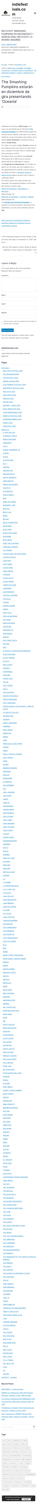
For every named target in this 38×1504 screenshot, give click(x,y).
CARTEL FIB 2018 (7, 1448)
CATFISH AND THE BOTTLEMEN (14, 554)
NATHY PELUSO (8, 1024)
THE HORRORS (8, 1219)
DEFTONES (7, 620)
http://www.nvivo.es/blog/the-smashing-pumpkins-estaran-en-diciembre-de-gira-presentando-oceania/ (16, 223)
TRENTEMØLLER (9, 1304)
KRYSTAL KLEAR (9, 872)
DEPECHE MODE (9, 623)
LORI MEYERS (8, 924)
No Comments (5, 76)
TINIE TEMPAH (8, 1284)
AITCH (5, 446)
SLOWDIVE (7, 1153)
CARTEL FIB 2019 (18, 1448)
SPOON (5, 1156)
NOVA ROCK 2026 (9, 395)
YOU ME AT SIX (8, 1363)
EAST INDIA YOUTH (10, 640)
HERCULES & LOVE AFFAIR (12, 744)
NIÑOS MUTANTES (9, 1028)
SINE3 (5, 1142)
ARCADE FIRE (8, 470)
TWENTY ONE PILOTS (11, 1311)
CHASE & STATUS (9, 557)
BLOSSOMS (7, 536)
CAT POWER (7, 550)
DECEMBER (19, 68)
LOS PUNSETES (8, 934)
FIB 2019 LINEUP (27, 1455)
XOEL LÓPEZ (7, 1356)
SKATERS (6, 1146)
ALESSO (6, 453)
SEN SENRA (7, 1128)
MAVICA (6, 976)
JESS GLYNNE (8, 816)
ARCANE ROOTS (9, 474)
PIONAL (5, 1080)
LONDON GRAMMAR (10, 920)
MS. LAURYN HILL (9, 1007)
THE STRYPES (8, 1270)
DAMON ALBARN (9, 606)
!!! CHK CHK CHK (9, 432)
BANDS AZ (5, 430)
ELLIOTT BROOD (9, 658)
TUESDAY (19, 73)
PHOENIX (6, 1076)
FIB (29, 1451)
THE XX (5, 1280)
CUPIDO (6, 602)
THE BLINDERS (8, 1198)
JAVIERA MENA (8, 809)
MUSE (5, 1017)
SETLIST (14, 1474)
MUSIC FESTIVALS (7, 1470)
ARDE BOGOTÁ (8, 481)
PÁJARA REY (7, 1045)
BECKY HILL (7, 512)
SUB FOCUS (7, 1174)
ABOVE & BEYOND (9, 439)
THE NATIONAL (14, 1485)
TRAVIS (5, 1301)
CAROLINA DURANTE (10, 547)
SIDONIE (6, 1135)
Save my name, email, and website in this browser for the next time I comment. (20, 322)
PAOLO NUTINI (8, 1052)
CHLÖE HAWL (8, 568)
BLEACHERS (7, 526)
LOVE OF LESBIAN (9, 941)
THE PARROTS (8, 1253)
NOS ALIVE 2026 (9, 392)
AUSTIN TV (7, 488)
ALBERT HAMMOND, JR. (11, 450)
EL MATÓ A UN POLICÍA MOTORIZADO (17, 651)
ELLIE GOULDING (9, 654)
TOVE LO (6, 1298)
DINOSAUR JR (8, 630)
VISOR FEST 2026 (9, 426)
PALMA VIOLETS (9, 1049)
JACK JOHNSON (9, 792)
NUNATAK (6, 1031)
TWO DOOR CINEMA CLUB (12, 1315)
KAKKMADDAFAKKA (10, 841)
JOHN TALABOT (8, 827)
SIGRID (5, 1139)
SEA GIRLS (7, 1122)
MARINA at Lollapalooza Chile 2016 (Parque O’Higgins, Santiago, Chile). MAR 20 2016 (17, 1394)
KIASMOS (6, 855)
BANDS (25, 1440)
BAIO (4, 498)
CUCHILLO (7, 599)
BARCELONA (11, 68)
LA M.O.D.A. (7, 893)
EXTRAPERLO (8, 672)
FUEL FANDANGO (9, 703)
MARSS (5, 965)
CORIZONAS (7, 588)
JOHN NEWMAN (9, 823)
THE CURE (7, 1212)
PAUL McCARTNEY (10, 1059)
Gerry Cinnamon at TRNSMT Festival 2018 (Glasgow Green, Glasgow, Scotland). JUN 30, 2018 (17, 1416)
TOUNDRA (6, 1294)
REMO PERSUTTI (9, 1104)
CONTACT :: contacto (9, 1377)
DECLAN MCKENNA (10, 616)
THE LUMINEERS (9, 1243)
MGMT (5, 986)
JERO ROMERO (8, 813)
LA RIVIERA (14, 70)
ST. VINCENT (7, 1160)
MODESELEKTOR (9, 1000)
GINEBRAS (6, 726)
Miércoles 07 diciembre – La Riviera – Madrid (17, 197)
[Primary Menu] (35, 13)
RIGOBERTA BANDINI (10, 1108)
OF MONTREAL (8, 1035)
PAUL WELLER (8, 1063)
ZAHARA (6, 1374)
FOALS (5, 689)
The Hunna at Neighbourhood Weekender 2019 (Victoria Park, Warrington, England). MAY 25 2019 (18, 1401)
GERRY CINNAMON (10, 723)
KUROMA (6, 875)
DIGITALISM (7, 626)
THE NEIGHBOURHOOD (11, 1250)
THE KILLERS (7, 1229)
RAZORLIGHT (7, 1101)
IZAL (4, 789)
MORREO (6, 1004)
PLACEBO (6, 1083)
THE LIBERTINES (9, 1239)
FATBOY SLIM (8, 678)
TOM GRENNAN (8, 1287)
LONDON (21, 1463)
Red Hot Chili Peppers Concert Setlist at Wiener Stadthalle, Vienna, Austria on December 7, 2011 (19, 250)
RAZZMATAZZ (28, 70)
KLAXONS (6, 861)
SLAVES (6, 1149)
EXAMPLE (6, 668)
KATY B (5, 848)
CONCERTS (27, 1448)
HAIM (5, 740)
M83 (4, 948)
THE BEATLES (8, 1191)
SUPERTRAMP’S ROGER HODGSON (15, 1177)
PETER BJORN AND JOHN (12, 1073)
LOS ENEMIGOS (8, 931)
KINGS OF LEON (8, 858)
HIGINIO (6, 747)
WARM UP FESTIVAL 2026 (12, 416)
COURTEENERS (8, 592)
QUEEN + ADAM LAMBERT (12, 1090)
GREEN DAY (7, 733)
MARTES (21, 70)
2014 (4, 1440)
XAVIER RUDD (8, 1353)
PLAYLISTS (27, 1470)
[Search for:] (19, 1427)
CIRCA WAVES (8, 571)
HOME (5, 761)
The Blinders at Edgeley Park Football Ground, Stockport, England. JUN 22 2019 (17, 1409)
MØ (4, 1021)
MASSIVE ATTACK (9, 972)
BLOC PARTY (7, 529)
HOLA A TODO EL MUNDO (12, 754)
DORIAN (6, 637)
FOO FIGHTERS (8, 692)
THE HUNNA (7, 1222)
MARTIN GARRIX (8, 969)
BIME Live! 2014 (6, 1444)
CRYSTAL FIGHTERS (10, 595)
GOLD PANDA (8, 730)
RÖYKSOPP (7, 1118)
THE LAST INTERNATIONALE (13, 1236)
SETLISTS (21, 1474)
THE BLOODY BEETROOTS (12, 1201)
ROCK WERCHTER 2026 (11, 409)
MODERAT (6, 997)
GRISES (5, 737)
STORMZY (6, 1170)
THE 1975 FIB (20, 1478)
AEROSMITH (7, 443)
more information (15, 1499)
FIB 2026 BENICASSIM (11, 374)
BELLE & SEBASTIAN (10, 522)
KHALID (5, 851)
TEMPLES (5, 1478)
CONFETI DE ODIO (9, 585)
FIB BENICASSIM (7, 1459)
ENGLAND (15, 1451)
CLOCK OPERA (8, 581)
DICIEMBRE (27, 68)
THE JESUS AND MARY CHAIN (14, 1226)
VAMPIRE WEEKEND (10, 1322)
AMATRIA (6, 467)
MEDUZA (6, 979)
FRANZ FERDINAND (10, 699)
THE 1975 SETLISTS (7, 1482)
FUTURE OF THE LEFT (11, 712)
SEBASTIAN (7, 1125)
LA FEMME (7, 882)
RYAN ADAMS (8, 1115)
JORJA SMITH (8, 830)
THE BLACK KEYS (9, 1194)
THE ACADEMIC (8, 1187)
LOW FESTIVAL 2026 (10, 378)
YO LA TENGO (8, 1360)
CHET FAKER (7, 564)
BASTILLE (6, 509)
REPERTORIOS (6, 1474)
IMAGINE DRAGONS (10, 768)
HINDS (5, 751)
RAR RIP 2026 (8, 402)
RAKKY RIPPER (8, 1094)
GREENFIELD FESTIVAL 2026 (13, 388)
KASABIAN (6, 844)
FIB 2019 (5, 1455)
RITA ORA (6, 1111)
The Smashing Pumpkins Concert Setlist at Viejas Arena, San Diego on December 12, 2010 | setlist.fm (18, 239)
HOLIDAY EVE (5, 70)
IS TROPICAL (7, 782)
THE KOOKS (7, 1233)
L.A (4, 879)
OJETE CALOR (8, 1038)
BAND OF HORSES (9, 502)
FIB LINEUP (16, 1459)
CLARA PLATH (8, 578)
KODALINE (6, 865)
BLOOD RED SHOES (10, 533)
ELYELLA (6, 661)
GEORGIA (6, 719)
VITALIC (6, 1329)
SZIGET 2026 (7, 423)
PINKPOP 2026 (8, 398)
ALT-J (5, 464)
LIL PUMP (6, 910)
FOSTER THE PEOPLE (10, 696)
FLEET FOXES (8, 685)
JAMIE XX (6, 803)
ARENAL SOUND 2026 (11, 381)
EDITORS (6, 644)
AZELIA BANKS (8, 495)
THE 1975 (6, 1184)
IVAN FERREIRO (8, 785)
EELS (5, 647)
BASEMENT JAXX (9, 505)
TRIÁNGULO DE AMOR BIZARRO (14, 1308)
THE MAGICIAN (8, 1246)
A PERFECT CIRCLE (10, 436)
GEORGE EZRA (8, 716)
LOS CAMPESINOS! (10, 927)
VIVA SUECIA (7, 1332)
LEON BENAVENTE (9, 900)
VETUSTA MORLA (9, 1325)
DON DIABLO (7, 633)
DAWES (5, 609)
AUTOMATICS (8, 491)
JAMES (5, 799)
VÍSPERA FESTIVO (28, 73)
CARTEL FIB (24, 1444)
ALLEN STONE (8, 460)
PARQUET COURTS (10, 1056)
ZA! (4, 1370)
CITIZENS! (6, 574)
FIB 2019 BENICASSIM (15, 1455)
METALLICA (7, 983)
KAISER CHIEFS (8, 837)
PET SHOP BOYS (9, 1070)
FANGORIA (6, 675)
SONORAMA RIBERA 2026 (12, 419)
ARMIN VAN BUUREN (10, 484)
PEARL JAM (7, 1066)
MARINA (6, 962)
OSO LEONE (7, 1042)
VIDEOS (33, 1485)
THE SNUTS (7, 1266)
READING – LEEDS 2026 (11, 405)
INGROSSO (7, 771)
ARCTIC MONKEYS (9, 477)
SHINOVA (6, 1132)
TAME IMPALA (8, 1180)
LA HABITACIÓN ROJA (11, 886)
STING (5, 1167)
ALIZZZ (5, 457)
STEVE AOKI (7, 1163)
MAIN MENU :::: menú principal (12, 1389)
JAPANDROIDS (8, 806)
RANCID (6, 1097)
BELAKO (6, 519)
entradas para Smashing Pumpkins (16, 202)
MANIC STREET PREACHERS (13, 955)
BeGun (5, 516)
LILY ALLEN (7, 913)
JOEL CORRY (7, 820)
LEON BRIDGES (8, 903)
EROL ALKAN (7, 665)
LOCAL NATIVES (9, 917)
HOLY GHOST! (8, 758)
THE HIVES (7, 1215)
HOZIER (5, 764)
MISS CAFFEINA (8, 993)
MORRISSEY (15, 1466)
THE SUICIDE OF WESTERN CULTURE (16, 1273)
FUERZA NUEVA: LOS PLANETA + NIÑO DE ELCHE (18, 707)
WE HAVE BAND (8, 1336)
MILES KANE (7, 990)
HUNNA (4, 1463)
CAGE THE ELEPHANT (11, 543)
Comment (5, 275)
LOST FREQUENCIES (10, 938)
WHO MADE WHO (9, 1343)
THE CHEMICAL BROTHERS (13, 1208)
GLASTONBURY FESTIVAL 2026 (14, 385)
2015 (9, 1440)
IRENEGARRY (7, 778)
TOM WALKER (8, 1291)
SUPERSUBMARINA (30, 1474)
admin (5, 64)
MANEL (5, 952)
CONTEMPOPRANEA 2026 (12, 412)
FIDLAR (5, 682)
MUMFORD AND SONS (11, 1011)
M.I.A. (5, 945)
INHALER (6, 775)
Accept (26, 1499)
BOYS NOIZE (7, 540)
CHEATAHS (7, 561)
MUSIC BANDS (24, 1466)
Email (3, 304)
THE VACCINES (8, 1277)
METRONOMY (6, 1466)
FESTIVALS (5, 368)
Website (4, 312)
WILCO (5, 1346)
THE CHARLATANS (9, 1205)
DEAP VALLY (7, 613)
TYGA (5, 1318)
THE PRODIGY (8, 1263)
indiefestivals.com (20, 9)
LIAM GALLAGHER (9, 907)
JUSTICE (6, 834)
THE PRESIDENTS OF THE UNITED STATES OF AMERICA (19, 1258)
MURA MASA (7, 1014)
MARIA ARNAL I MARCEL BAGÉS (14, 959)
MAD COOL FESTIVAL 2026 (13, 371)
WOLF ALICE (7, 1350)
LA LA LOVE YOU (9, 889)
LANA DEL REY (8, 896)
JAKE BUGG (7, 796)
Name (3, 295)
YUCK (5, 1367)
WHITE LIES (7, 1339)
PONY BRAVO (8, 1087)
